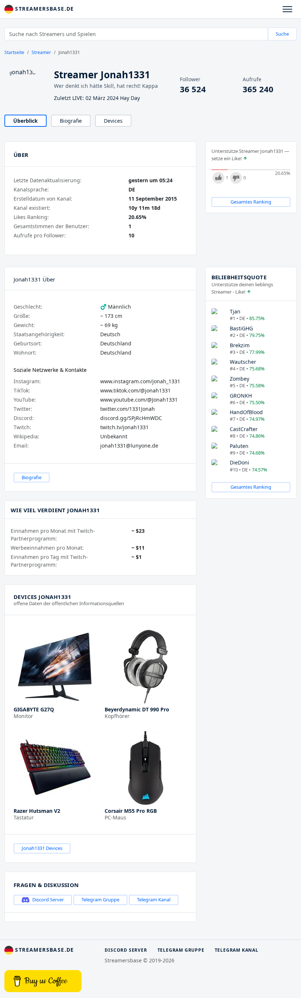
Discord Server (48, 899)
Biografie (71, 120)
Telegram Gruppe (100, 899)
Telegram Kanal (153, 899)
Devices (113, 120)
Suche (282, 33)
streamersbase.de (43, 8)
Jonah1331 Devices (42, 848)
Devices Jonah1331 (43, 596)
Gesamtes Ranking (251, 201)
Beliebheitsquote (238, 277)
